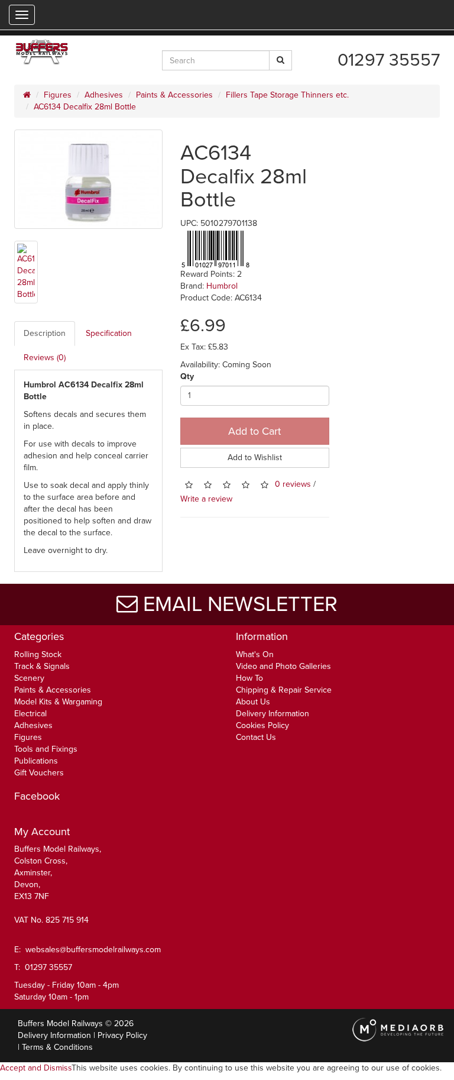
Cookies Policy (262, 725)
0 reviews (293, 484)
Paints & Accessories (174, 95)
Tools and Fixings (45, 749)
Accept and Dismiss (36, 1068)
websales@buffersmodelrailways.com (93, 950)
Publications (36, 761)
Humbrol (222, 286)
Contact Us (256, 737)
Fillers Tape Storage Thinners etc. (287, 95)
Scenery (29, 678)
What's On (255, 654)
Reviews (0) (45, 358)
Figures (58, 95)
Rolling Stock (37, 654)
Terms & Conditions (57, 1047)
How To (249, 678)
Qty (187, 376)
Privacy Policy (122, 1035)
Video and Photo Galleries (283, 666)
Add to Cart (254, 431)
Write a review (206, 499)
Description (45, 333)
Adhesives (104, 95)
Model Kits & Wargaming (58, 702)
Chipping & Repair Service (284, 690)
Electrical (30, 714)
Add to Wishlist (255, 457)
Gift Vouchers (39, 773)
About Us (253, 702)
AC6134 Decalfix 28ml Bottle (85, 107)
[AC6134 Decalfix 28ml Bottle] (88, 179)
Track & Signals (42, 666)
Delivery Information (272, 714)
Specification (109, 333)
